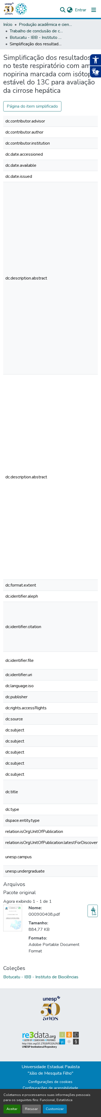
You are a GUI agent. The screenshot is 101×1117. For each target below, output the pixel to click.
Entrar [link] (80, 10)
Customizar (55, 1108)
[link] (93, 911)
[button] (21, 9)
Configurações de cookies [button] (50, 1081)
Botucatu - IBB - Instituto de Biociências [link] (37, 37)
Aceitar (12, 1108)
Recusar (31, 1108)
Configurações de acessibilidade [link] (50, 1088)
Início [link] (7, 25)
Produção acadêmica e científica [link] (46, 25)
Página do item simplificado (32, 106)
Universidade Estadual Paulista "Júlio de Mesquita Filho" (51, 1070)
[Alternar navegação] (94, 10)
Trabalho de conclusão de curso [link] (37, 31)
